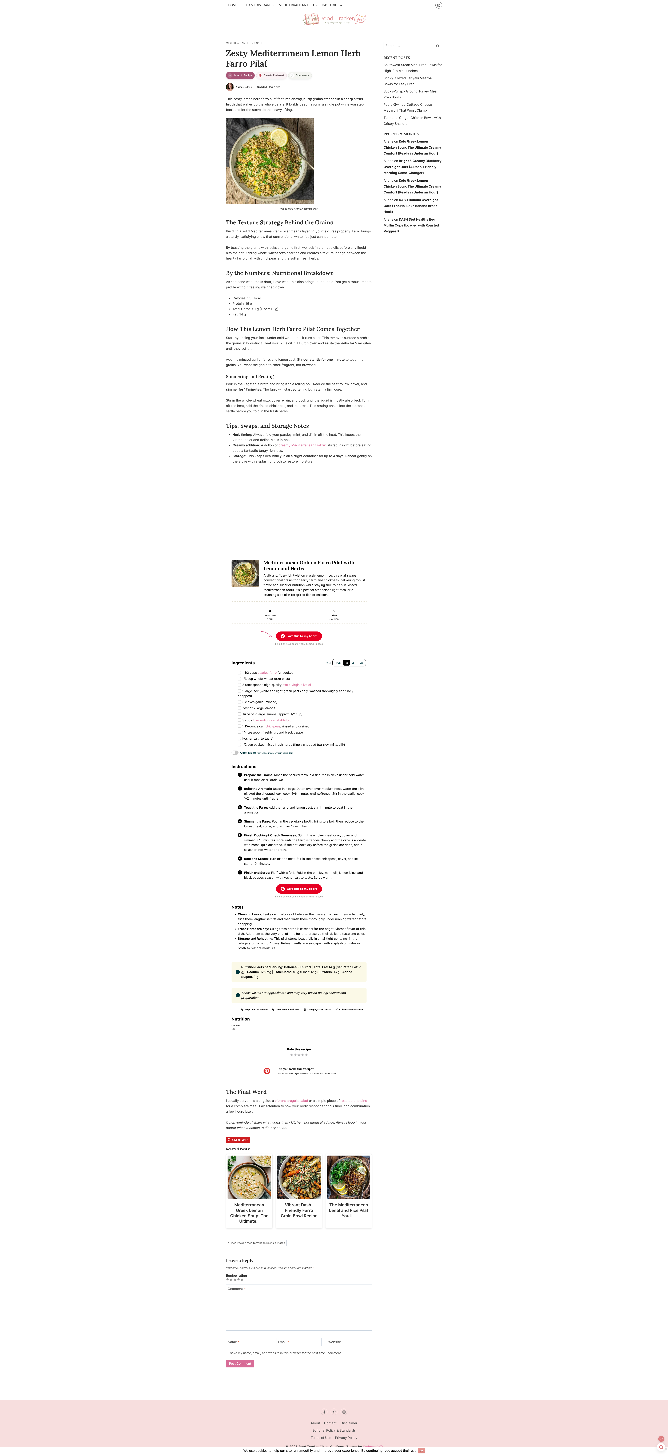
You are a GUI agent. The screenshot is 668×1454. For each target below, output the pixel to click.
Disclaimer (349, 1423)
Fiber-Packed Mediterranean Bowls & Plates (256, 1243)
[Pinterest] (438, 5)
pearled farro (267, 672)
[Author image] (230, 87)
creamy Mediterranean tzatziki (303, 445)
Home (233, 5)
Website (334, 1342)
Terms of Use (321, 1438)
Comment (237, 1289)
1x (346, 662)
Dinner (258, 43)
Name (234, 1342)
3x (361, 662)
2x (353, 662)
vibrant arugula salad (291, 1101)
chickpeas (272, 726)
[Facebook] (324, 1412)
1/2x (338, 662)
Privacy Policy (346, 1438)
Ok (421, 1450)
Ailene (248, 87)
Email (283, 1342)
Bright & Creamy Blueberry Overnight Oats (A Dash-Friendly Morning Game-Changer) (413, 167)
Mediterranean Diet (238, 43)
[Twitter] (334, 1412)
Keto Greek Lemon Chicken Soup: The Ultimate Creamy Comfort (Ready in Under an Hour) (412, 147)
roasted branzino (354, 1101)
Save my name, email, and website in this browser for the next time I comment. (286, 1353)
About (315, 1423)
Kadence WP (373, 1447)
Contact (330, 1423)
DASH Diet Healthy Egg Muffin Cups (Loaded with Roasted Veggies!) (411, 225)
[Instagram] (344, 1412)
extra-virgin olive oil (297, 685)
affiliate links (311, 208)
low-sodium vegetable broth (274, 720)
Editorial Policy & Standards (334, 1430)
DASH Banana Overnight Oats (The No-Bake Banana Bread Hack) (411, 206)
